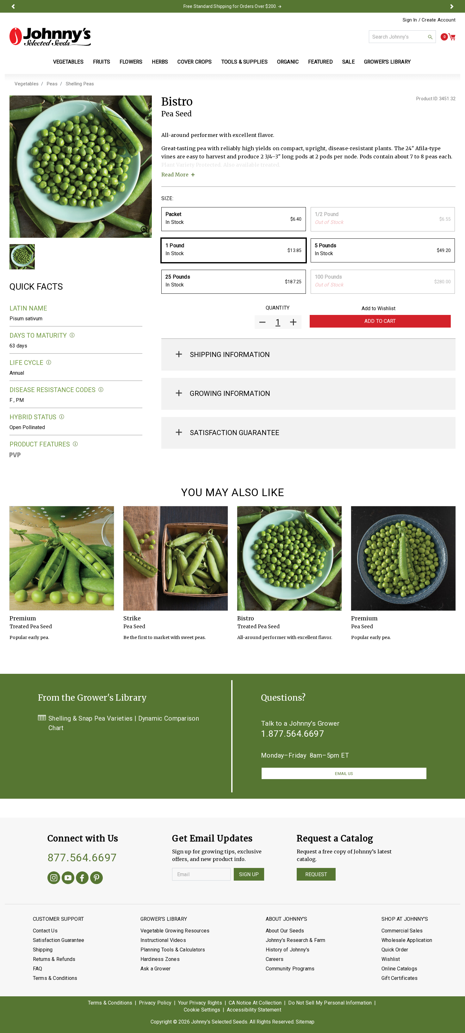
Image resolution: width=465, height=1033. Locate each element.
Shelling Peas (80, 84)
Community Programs (290, 969)
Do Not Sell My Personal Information (330, 1003)
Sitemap (305, 1022)
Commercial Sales (402, 931)
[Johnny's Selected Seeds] (50, 36)
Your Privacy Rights (200, 1003)
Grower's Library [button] (388, 62)
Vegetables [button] (68, 62)
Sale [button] (348, 62)
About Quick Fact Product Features (75, 444)
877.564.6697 (82, 857)
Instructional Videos (163, 940)
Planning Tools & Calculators (172, 950)
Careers (274, 959)
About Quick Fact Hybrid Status (62, 417)
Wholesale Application (406, 940)
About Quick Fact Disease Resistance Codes (101, 389)
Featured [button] (320, 62)
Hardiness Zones (160, 959)
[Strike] (175, 558)
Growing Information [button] (230, 393)
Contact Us (45, 931)
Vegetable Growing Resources (174, 931)
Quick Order (394, 950)
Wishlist (390, 959)
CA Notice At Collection (255, 1003)
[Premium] (61, 558)
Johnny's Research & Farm (296, 940)
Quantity (277, 308)
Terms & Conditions (55, 978)
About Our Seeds (285, 931)
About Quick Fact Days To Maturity (72, 335)
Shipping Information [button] (230, 355)
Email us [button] (344, 773)
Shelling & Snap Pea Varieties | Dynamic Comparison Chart (123, 723)
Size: (167, 198)
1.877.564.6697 (292, 734)
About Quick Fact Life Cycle (49, 362)
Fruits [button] (101, 62)
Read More (175, 174)
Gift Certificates (399, 978)
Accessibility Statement (254, 1010)
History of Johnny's (288, 950)
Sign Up (249, 874)
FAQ (37, 969)
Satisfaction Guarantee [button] (234, 433)
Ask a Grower (155, 969)
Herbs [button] (160, 62)
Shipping (43, 950)
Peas (52, 84)
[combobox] (402, 36)
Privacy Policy (155, 1003)
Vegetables (27, 84)
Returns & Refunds (54, 959)
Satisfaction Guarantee (58, 940)
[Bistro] (289, 558)
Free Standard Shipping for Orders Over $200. (230, 6)
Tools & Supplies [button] (244, 62)
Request (316, 874)
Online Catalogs (399, 969)
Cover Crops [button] (194, 62)
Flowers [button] (131, 62)
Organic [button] (288, 62)
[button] (13, 6)
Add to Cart (380, 321)
